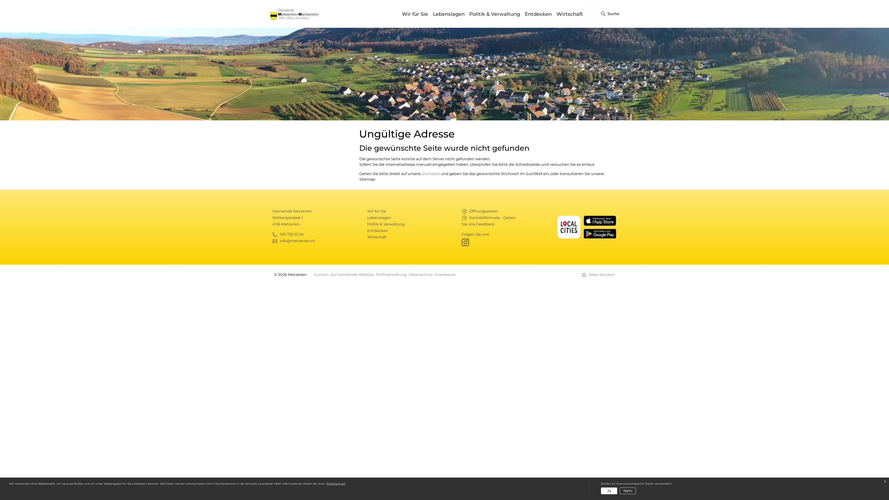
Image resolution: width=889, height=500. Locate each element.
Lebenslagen (449, 14)
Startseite (431, 174)
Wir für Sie (415, 14)
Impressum (445, 274)
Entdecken (538, 14)
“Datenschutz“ (336, 483)
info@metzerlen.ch (297, 241)
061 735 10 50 (292, 234)
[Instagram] (466, 242)
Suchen (321, 274)
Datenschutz (421, 274)
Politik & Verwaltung (494, 14)
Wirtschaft (570, 14)
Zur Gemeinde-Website (352, 274)
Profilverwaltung (391, 274)
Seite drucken (601, 274)
